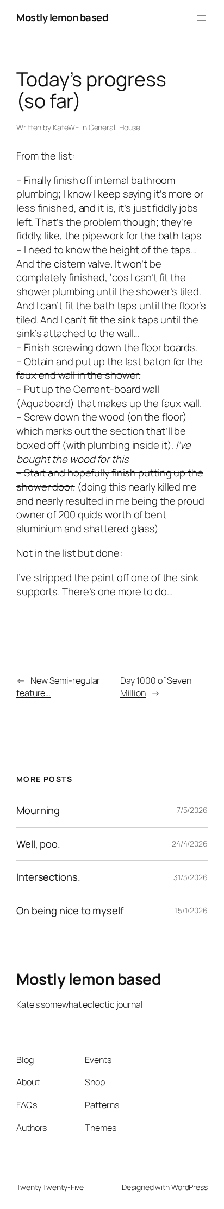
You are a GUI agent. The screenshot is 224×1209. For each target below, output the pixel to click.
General (102, 127)
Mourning (38, 810)
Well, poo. (38, 844)
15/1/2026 (191, 910)
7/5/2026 (192, 810)
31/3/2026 (190, 877)
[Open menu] (201, 17)
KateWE (66, 127)
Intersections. (48, 877)
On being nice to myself (70, 911)
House (130, 127)
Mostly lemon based (62, 17)
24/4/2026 (190, 843)
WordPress (189, 1187)
